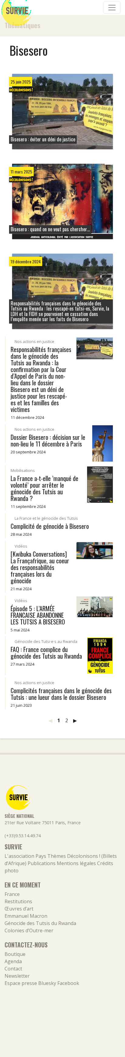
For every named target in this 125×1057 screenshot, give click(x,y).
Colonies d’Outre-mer (29, 930)
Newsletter (17, 976)
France (12, 894)
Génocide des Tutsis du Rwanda (40, 923)
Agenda (13, 961)
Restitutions (18, 901)
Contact (13, 968)
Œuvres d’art (19, 908)
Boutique (15, 954)
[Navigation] (111, 8)
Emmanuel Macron (26, 916)
